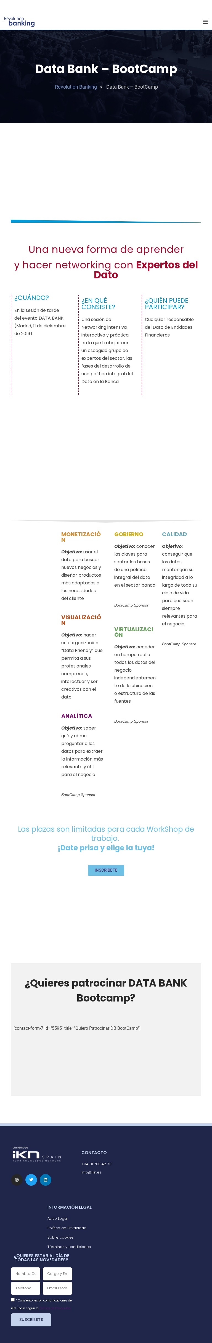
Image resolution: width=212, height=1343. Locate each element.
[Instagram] (17, 1180)
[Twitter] (31, 1180)
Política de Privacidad (55, 1308)
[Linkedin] (45, 1180)
